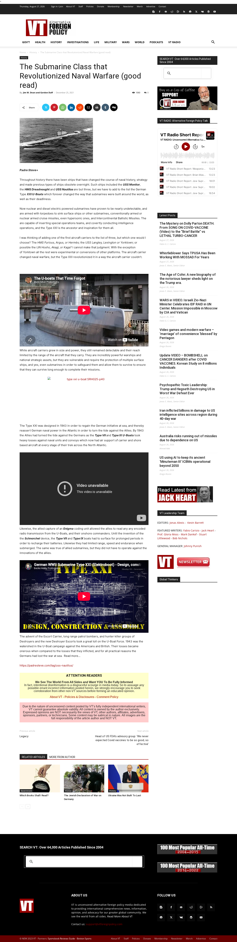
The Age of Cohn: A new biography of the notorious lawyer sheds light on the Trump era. (188, 279)
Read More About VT (120, 916)
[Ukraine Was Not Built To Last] (128, 778)
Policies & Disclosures (79, 696)
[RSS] (184, 11)
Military (110, 42)
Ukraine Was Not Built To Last (124, 795)
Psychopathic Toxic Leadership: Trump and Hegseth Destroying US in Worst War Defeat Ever (187, 389)
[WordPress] (208, 11)
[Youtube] (214, 11)
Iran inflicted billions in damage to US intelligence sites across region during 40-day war (188, 415)
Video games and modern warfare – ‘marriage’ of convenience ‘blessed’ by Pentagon (188, 334)
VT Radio (174, 42)
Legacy (24, 736)
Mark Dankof (189, 534)
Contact (162, 6)
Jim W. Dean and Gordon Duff (38, 92)
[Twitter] (196, 11)
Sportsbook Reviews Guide (61, 938)
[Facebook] (159, 11)
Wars (126, 42)
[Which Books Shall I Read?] (40, 778)
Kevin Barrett (195, 522)
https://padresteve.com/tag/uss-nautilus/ (46, 665)
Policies (90, 6)
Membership (114, 6)
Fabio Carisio (191, 530)
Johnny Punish (193, 546)
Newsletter (128, 6)
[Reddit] (172, 11)
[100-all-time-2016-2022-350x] (187, 871)
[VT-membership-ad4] (187, 109)
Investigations (78, 42)
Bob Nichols (180, 538)
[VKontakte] (202, 11)
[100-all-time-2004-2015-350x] (187, 853)
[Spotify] (190, 11)
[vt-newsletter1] (185, 568)
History (56, 42)
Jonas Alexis (177, 522)
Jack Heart (208, 530)
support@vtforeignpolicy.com (104, 924)
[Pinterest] (54, 107)
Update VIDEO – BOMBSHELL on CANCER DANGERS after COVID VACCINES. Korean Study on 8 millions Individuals (188, 361)
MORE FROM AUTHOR (62, 757)
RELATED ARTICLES (33, 757)
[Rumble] (178, 11)
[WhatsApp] (62, 107)
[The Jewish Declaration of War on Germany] (84, 778)
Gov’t (26, 42)
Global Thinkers (169, 579)
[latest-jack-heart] (185, 501)
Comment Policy (107, 696)
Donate (100, 6)
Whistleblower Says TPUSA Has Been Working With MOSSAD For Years (187, 255)
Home (23, 52)
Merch (140, 6)
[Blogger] (153, 11)
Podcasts (156, 42)
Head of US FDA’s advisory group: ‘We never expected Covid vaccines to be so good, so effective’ (121, 740)
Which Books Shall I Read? (34, 795)
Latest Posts (167, 215)
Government (26, 790)
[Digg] (114, 107)
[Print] (97, 107)
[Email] (88, 107)
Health (40, 42)
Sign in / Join (57, 6)
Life (96, 42)
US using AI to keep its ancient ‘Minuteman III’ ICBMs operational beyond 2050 (185, 462)
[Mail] (165, 11)
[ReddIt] (80, 107)
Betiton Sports (84, 938)
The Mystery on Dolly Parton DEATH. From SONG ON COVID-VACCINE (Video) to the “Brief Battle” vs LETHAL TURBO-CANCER (187, 229)
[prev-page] (22, 806)
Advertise (150, 6)
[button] (212, 42)
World (139, 42)
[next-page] (28, 806)
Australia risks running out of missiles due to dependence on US (188, 438)
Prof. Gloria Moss (167, 534)
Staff (81, 6)
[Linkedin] (71, 107)
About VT (70, 6)
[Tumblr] (105, 107)
